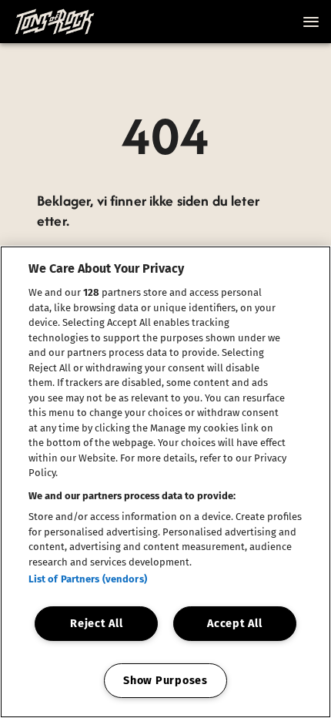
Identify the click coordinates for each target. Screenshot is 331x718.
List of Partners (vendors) (87, 579)
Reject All (96, 623)
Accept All (234, 623)
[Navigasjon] (311, 21)
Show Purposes (165, 680)
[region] (165, 482)
